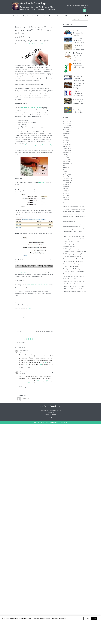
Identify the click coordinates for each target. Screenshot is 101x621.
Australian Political (67, 219)
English (69, 239)
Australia (78, 214)
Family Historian (75, 241)
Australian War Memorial (69, 221)
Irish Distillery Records (68, 286)
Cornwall (65, 236)
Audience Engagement (69, 214)
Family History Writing (80, 251)
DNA (69, 236)
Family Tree (66, 256)
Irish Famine (66, 289)
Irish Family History (79, 286)
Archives (83, 211)
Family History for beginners (70, 254)
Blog (71, 229)
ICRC (75, 279)
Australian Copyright (68, 216)
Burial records (77, 229)
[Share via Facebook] (16, 317)
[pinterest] (88, 16)
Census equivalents (68, 234)
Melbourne (73, 293)
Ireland (64, 283)
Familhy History (66, 241)
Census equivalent (77, 231)
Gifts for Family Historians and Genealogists (73, 276)
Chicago (75, 234)
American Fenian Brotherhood (77, 206)
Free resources (79, 261)
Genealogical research (68, 269)
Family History (66, 244)
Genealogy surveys (80, 271)
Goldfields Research (68, 279)
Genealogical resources (81, 269)
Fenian (79, 256)
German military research (69, 274)
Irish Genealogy (74, 289)
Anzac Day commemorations (78, 209)
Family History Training (68, 251)
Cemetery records (67, 231)
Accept (94, 618)
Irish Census (70, 283)
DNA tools (81, 236)
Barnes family (66, 229)
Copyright (81, 234)
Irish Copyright (78, 283)
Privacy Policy (62, 618)
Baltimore (77, 226)
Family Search (81, 254)
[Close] (99, 618)
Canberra (83, 229)
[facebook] (85, 16)
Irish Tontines (82, 289)
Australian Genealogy (79, 216)
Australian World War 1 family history (72, 224)
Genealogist (66, 271)
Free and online (80, 259)
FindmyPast (66, 259)
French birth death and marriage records (73, 264)
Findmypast (72, 259)
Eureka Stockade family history (79, 239)
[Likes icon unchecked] (20, 367)
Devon (64, 239)
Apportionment (67, 211)
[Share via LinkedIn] (23, 317)
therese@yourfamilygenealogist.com (77, 5)
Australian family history (68, 226)
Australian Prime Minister (79, 219)
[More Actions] (52, 351)
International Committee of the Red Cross (73, 281)
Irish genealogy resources (69, 291)
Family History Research (69, 246)
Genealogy (72, 271)
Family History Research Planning (71, 249)
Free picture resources (68, 261)
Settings (87, 618)
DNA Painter (75, 236)
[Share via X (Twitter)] (20, 317)
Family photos (73, 256)
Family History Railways (76, 244)
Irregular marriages (81, 291)
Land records (66, 293)
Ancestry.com (66, 209)
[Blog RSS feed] (84, 11)
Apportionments (76, 211)
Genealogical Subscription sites (71, 266)
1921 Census (66, 206)
